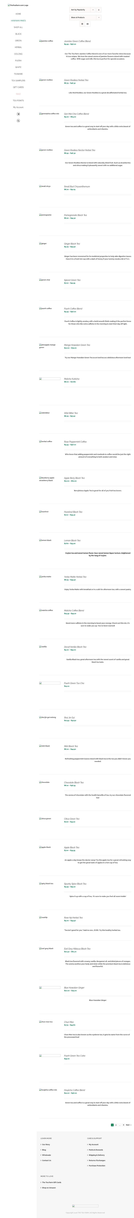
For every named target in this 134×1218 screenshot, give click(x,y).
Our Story (46, 1144)
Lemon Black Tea (72, 540)
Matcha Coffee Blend (74, 610)
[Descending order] (98, 10)
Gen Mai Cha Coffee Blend (76, 114)
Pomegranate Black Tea (75, 215)
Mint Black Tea (71, 746)
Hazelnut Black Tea (73, 512)
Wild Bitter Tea (71, 413)
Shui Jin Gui (69, 717)
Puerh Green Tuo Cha (74, 683)
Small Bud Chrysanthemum (77, 186)
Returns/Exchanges (97, 1160)
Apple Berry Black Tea (74, 478)
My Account (93, 1144)
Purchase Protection (97, 1166)
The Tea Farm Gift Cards (51, 1182)
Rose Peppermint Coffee (75, 441)
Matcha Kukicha (71, 379)
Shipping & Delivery (97, 1155)
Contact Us (46, 1160)
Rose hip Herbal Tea (73, 917)
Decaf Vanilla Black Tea (75, 647)
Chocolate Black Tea (74, 782)
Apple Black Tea (71, 847)
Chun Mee (69, 1022)
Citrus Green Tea (71, 819)
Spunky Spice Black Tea (75, 884)
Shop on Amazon (49, 1188)
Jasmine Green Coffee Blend (77, 41)
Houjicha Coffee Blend (74, 1090)
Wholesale (46, 1155)
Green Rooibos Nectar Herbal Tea (79, 150)
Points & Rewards (96, 1150)
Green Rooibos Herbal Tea (76, 80)
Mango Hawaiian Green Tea (77, 345)
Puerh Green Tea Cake (74, 1056)
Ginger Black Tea (72, 244)
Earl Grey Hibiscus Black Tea (77, 949)
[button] (18, 120)
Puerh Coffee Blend (73, 308)
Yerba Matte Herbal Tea (75, 577)
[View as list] (87, 24)
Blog (44, 1150)
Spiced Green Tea (72, 280)
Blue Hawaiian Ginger (74, 987)
